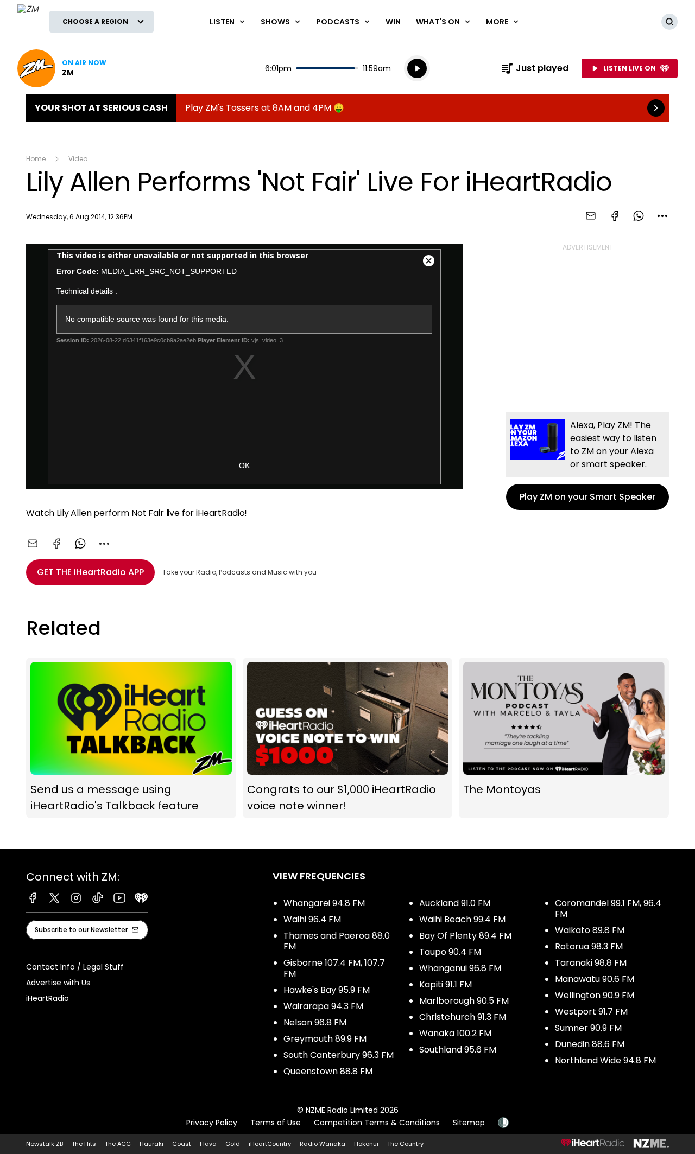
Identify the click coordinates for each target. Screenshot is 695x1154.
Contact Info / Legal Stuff (75, 966)
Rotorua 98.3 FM (589, 946)
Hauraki (151, 1143)
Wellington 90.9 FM (594, 995)
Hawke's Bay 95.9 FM (326, 990)
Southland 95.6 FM (457, 1049)
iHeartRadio (47, 998)
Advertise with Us (58, 982)
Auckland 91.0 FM (454, 903)
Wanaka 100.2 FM (455, 1033)
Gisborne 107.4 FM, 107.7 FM (334, 968)
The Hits (84, 1143)
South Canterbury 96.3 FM (338, 1055)
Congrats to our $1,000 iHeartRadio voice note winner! (348, 738)
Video (77, 158)
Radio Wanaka (322, 1143)
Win (393, 21)
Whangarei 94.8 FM (324, 903)
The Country (405, 1143)
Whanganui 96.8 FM (460, 968)
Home (36, 158)
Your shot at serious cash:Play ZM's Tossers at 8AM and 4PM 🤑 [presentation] (347, 108)
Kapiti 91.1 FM (445, 984)
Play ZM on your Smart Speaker (587, 461)
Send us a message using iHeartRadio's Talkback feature (131, 738)
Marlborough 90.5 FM (464, 1000)
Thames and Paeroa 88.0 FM (336, 941)
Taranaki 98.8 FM (591, 963)
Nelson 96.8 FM (314, 1022)
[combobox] (662, 215)
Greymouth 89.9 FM (325, 1038)
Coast (181, 1143)
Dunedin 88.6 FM (589, 1044)
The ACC (118, 1143)
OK (244, 465)
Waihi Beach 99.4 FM (462, 919)
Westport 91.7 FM (591, 1011)
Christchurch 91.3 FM (462, 1017)
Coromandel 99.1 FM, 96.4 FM (608, 908)
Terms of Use (275, 1122)
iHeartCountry (270, 1143)
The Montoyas (564, 738)
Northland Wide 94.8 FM (605, 1060)
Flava (208, 1143)
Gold (232, 1143)
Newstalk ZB (44, 1143)
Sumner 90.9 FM (588, 1028)
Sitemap (469, 1122)
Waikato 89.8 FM (589, 930)
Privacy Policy (211, 1122)
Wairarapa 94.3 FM (323, 1006)
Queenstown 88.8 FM (327, 1071)
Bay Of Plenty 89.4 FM (465, 935)
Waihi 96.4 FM (312, 919)
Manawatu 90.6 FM (594, 979)
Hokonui (366, 1143)
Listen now (61, 68)
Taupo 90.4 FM (450, 952)
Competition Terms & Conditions (377, 1122)
